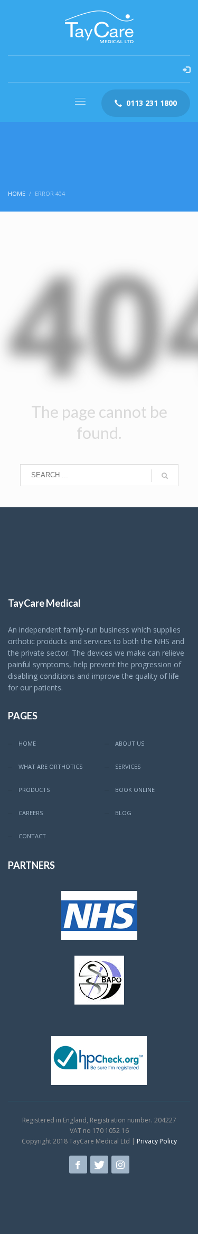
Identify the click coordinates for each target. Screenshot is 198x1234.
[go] (164, 476)
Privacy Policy (157, 1141)
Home (16, 193)
